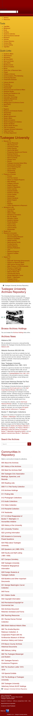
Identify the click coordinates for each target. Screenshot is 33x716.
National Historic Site (13, 272)
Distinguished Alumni (13, 281)
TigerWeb (6, 14)
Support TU (7, 257)
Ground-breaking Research (15, 237)
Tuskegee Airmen (12, 279)
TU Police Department (10, 133)
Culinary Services (9, 82)
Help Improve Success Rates (15, 264)
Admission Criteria (12, 218)
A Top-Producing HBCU (14, 270)
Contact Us (4, 706)
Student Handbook (9, 124)
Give (5, 3)
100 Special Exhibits (8, 673)
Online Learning (12, 148)
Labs (8, 249)
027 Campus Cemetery (9, 559)
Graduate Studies (9, 91)
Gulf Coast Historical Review (14, 389)
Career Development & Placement (17, 205)
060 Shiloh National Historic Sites (13, 625)
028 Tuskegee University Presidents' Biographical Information (10, 566)
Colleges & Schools (9, 74)
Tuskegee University (14, 137)
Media (5, 16)
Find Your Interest (12, 178)
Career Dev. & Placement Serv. (13, 70)
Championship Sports (13, 273)
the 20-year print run (16, 388)
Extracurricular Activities (14, 165)
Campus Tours (11, 159)
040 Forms (5, 591)
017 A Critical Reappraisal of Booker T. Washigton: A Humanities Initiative (11, 519)
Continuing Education (10, 78)
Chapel (6, 72)
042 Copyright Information (10, 599)
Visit (5, 5)
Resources (7, 19)
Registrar (6, 109)
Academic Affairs (8, 54)
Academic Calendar (9, 34)
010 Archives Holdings (9, 490)
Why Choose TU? (12, 145)
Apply (5, 1)
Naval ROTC (7, 104)
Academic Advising (12, 220)
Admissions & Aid (9, 207)
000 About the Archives (9, 462)
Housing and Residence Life (12, 93)
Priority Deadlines (12, 222)
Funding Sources (12, 244)
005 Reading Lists (8, 483)
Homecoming (11, 170)
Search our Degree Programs (15, 180)
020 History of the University (11, 525)
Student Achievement (10, 116)
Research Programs (13, 251)
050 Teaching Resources (10, 615)
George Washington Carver (15, 275)
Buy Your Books (11, 216)
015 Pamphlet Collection (10, 508)
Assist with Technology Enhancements (18, 261)
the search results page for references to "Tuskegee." (14, 408)
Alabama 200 (5, 347)
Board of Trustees (9, 67)
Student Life (7, 231)
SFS (8, 255)
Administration (8, 55)
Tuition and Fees (8, 131)
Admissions (7, 57)
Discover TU (7, 141)
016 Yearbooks (6, 512)
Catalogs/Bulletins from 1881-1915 (19, 373)
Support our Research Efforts (15, 262)
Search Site (3, 9)
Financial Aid (7, 88)
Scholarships (7, 113)
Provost (9, 176)
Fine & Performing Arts (14, 167)
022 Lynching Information (10, 532)
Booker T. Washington (13, 277)
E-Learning (7, 84)
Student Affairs (8, 118)
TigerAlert (6, 47)
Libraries (6, 39)
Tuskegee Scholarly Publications (13, 129)
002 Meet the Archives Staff (11, 470)
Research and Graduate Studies (13, 111)
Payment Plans (11, 226)
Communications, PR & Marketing (13, 76)
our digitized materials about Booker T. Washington (16, 432)
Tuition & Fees (11, 224)
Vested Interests (12, 240)
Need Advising (11, 181)
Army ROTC (7, 63)
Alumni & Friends (9, 61)
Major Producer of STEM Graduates (17, 266)
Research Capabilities (13, 238)
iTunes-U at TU (8, 101)
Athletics (6, 17)
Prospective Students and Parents (17, 152)
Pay (5, 6)
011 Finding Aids (7, 494)
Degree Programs (12, 185)
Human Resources (9, 95)
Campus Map (7, 43)
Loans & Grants (11, 227)
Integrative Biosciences (10, 99)
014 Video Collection (8, 505)
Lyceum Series (11, 169)
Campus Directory (9, 41)
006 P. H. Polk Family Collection (13, 486)
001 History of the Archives (11, 466)
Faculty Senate (8, 86)
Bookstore (7, 37)
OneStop (6, 32)
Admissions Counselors (14, 215)
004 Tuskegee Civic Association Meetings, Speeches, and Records (13, 476)
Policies (6, 106)
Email (5, 30)
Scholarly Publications (13, 248)
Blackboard (7, 28)
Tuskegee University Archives (21, 714)
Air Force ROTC (8, 59)
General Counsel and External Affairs (14, 90)
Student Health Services (11, 125)
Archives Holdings (18, 332)
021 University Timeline (10, 529)
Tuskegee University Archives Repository (15, 689)
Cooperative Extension (10, 79)
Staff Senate (7, 114)
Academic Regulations (13, 187)
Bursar (6, 68)
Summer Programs (12, 235)
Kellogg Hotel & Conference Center (14, 102)
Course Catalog (8, 45)
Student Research (12, 246)
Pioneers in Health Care (14, 268)
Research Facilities (12, 253)
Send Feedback (11, 706)
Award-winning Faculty (13, 242)
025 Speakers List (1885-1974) (12, 549)
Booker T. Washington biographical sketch (13, 431)
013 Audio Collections (9, 501)
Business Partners (12, 154)
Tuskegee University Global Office (17, 163)
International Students (13, 156)
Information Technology (10, 97)
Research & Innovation (10, 233)
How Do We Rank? (12, 150)
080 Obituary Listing (8, 650)
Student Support (12, 200)
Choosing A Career (12, 146)
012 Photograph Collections (11, 497)
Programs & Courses (10, 174)
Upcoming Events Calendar (12, 36)
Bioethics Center (8, 65)
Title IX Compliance (9, 127)
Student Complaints (9, 120)
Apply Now (10, 211)
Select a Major (11, 213)
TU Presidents (11, 172)
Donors (9, 161)
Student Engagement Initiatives (13, 122)
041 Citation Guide (8, 595)
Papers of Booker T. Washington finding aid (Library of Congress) (15, 428)
